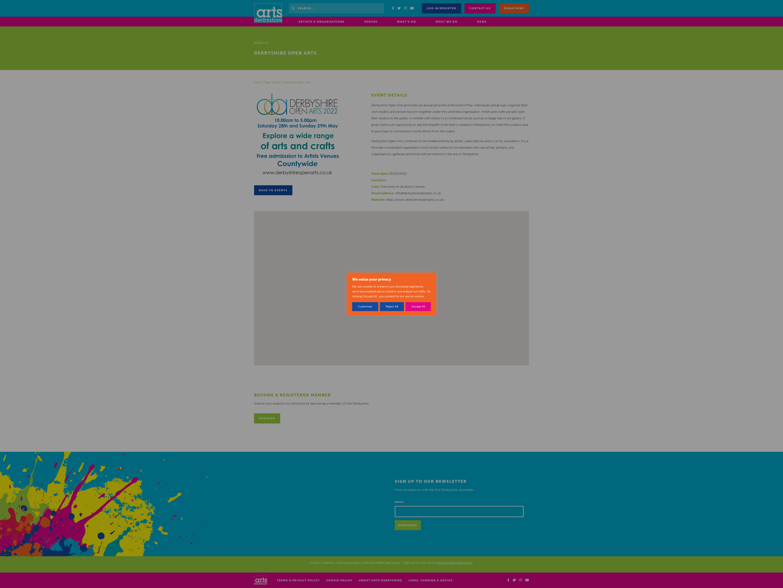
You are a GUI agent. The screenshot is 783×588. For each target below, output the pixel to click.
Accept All (418, 306)
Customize (365, 306)
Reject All (392, 306)
